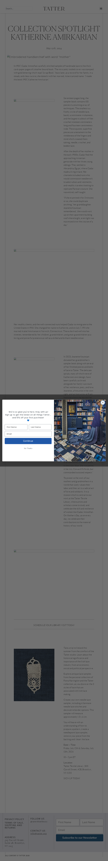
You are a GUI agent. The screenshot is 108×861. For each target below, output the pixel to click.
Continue (28, 441)
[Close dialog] (103, 402)
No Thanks (28, 448)
